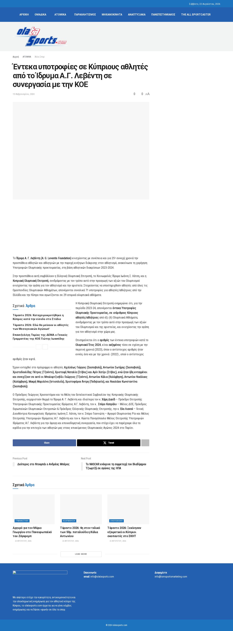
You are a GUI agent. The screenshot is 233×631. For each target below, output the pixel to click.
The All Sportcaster (196, 14)
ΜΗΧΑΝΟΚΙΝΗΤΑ (112, 14)
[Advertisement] (154, 36)
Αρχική (16, 57)
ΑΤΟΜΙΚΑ (60, 14)
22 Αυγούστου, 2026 (22, 541)
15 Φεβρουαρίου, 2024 (23, 94)
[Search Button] (219, 14)
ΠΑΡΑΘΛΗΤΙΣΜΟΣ (85, 14)
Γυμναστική (22, 521)
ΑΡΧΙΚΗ (24, 14)
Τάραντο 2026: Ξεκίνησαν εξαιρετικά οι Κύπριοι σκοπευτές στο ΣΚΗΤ (124, 532)
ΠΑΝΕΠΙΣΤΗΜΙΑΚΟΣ (163, 14)
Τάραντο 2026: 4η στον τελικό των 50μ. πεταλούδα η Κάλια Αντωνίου (80, 532)
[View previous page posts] (38, 346)
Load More (81, 554)
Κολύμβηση (69, 521)
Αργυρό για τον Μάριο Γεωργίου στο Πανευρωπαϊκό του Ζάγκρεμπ (32, 532)
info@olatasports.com (102, 576)
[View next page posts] (45, 346)
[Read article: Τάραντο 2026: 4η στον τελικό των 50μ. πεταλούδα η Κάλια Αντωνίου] (81, 509)
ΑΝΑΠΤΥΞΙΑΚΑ (136, 14)
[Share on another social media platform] (145, 442)
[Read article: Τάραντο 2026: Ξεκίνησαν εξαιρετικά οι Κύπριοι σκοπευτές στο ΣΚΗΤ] (128, 509)
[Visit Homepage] (40, 36)
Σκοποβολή (116, 521)
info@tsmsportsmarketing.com (171, 576)
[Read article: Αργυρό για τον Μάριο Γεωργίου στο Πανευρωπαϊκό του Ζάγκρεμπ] (34, 509)
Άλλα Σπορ (40, 57)
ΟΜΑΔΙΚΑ (40, 14)
